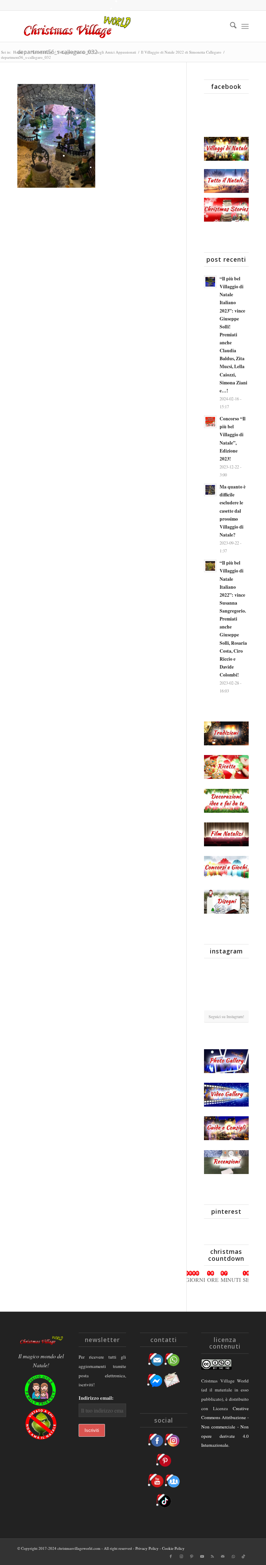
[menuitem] (230, 26)
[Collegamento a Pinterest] (191, 1556)
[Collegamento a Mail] (223, 1556)
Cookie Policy (173, 1548)
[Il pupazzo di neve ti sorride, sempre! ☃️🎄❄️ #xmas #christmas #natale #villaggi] (226, 971)
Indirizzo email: (96, 1397)
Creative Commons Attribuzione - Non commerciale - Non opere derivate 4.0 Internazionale (225, 1426)
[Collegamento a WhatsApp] (233, 1556)
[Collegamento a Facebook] (171, 1556)
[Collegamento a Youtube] (202, 1556)
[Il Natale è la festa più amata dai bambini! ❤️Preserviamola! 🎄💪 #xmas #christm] (242, 970)
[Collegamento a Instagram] (181, 1556)
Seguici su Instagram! (226, 1016)
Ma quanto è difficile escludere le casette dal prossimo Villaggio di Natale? (233, 510)
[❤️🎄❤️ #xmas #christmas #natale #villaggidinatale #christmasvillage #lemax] (242, 1002)
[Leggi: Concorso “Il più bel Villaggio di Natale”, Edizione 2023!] (210, 422)
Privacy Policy (147, 1548)
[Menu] (245, 26)
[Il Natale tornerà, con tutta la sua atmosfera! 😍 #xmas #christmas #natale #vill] (226, 987)
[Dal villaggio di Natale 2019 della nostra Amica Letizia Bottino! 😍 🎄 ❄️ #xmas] (211, 987)
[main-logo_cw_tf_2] (76, 26)
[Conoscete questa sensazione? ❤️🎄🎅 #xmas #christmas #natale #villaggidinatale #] (211, 970)
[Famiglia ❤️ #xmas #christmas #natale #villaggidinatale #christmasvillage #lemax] (226, 1003)
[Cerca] (230, 26)
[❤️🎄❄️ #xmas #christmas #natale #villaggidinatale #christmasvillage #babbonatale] (242, 987)
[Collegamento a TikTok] (243, 1556)
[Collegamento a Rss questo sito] (212, 1556)
